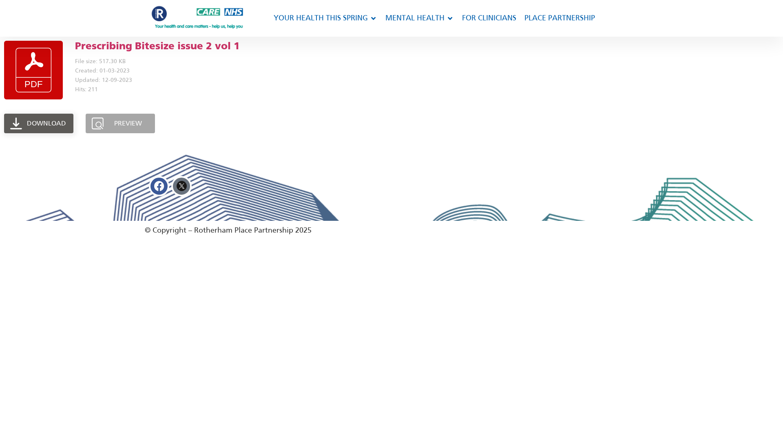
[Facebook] (159, 186)
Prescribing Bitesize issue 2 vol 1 (157, 46)
